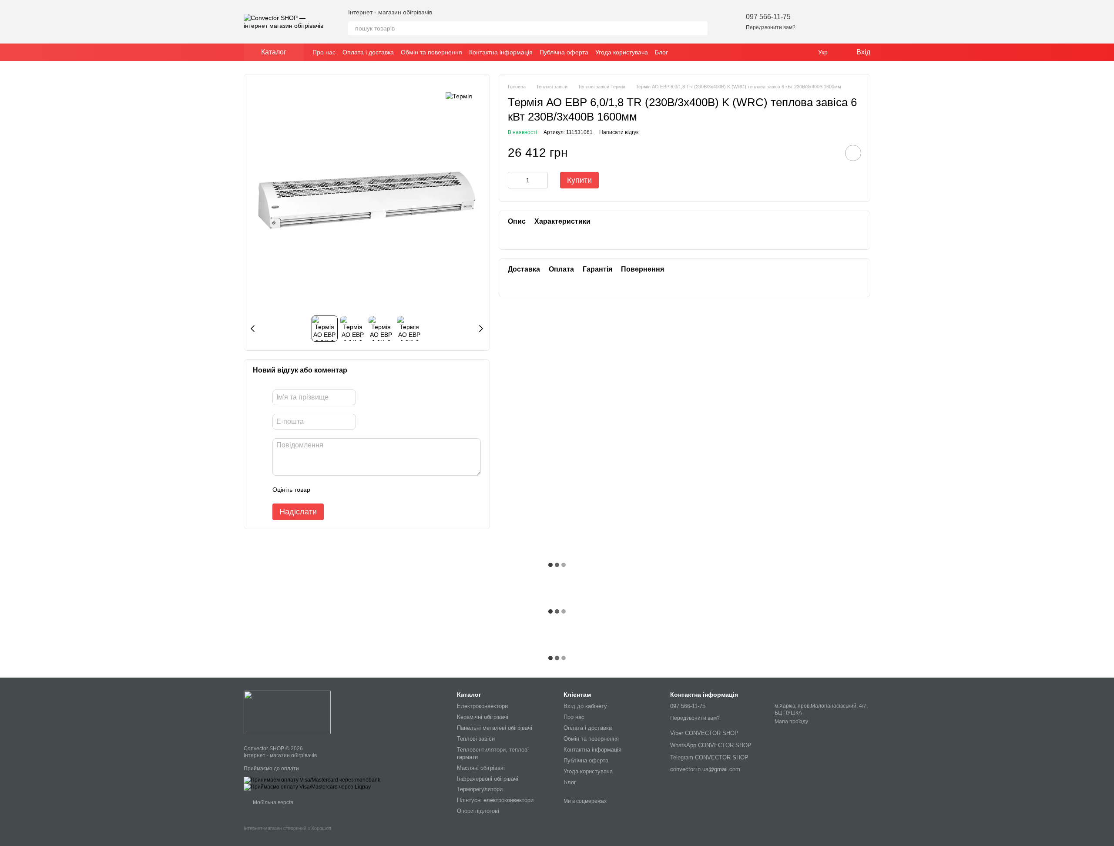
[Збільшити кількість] (541, 180)
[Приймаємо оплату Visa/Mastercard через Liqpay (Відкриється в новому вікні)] (307, 787)
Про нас (324, 52)
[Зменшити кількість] (514, 180)
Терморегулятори (480, 789)
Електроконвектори (482, 706)
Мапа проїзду (791, 721)
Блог (661, 52)
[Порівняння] (841, 22)
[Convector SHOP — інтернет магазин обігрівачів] (287, 712)
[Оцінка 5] (380, 489)
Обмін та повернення (431, 52)
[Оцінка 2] (339, 489)
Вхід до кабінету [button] (585, 706)
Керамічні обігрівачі (482, 717)
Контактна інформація (501, 52)
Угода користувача (621, 52)
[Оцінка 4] (366, 489)
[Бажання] (818, 22)
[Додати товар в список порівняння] (828, 153)
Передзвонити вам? (770, 27)
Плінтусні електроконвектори (495, 800)
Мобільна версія (272, 802)
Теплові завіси (476, 738)
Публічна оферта (564, 52)
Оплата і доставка (368, 52)
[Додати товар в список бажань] (853, 153)
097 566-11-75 (768, 16)
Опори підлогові (478, 811)
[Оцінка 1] (325, 489)
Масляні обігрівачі (481, 768)
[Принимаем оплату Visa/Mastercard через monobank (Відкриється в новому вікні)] (312, 780)
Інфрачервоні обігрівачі (487, 779)
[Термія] (458, 96)
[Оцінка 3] (352, 489)
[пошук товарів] (701, 28)
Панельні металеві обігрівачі (494, 728)
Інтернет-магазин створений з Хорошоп (287, 828)
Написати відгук (618, 132)
